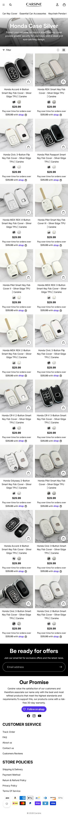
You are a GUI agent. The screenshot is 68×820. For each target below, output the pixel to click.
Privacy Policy (10, 785)
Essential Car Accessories (33, 13)
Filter (8, 50)
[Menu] (3, 4)
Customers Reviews (13, 753)
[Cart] (64, 4)
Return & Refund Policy (14, 780)
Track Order (9, 731)
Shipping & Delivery (13, 769)
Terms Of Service (11, 791)
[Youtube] (39, 716)
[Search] (10, 4)
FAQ (5, 737)
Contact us (8, 748)
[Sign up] (60, 667)
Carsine (37, 813)
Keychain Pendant (57, 13)
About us (7, 742)
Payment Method (11, 775)
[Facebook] (28, 716)
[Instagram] (34, 716)
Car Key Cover (9, 13)
